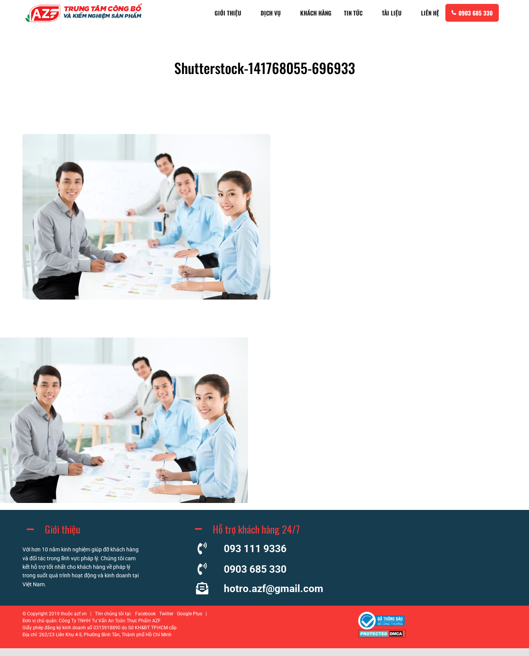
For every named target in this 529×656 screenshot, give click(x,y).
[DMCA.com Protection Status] (382, 635)
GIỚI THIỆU (228, 13)
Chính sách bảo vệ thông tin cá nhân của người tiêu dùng (270, 613)
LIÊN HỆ (430, 13)
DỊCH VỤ (271, 13)
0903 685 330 (476, 13)
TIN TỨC (353, 13)
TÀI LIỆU (392, 13)
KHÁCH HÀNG (315, 13)
